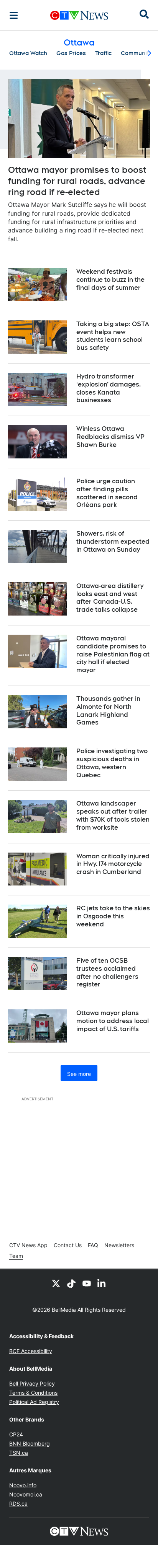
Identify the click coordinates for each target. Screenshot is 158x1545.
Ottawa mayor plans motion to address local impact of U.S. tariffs (112, 1021)
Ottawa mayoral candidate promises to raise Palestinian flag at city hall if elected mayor (113, 654)
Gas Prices (71, 53)
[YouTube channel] (86, 1283)
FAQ (93, 1245)
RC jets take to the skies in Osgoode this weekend (113, 916)
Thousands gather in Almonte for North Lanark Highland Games (108, 710)
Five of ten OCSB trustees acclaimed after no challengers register (107, 972)
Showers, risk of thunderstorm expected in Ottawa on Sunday (113, 541)
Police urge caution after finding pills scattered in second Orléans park (107, 493)
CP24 (16, 1434)
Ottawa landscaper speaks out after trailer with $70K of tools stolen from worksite (113, 815)
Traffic (103, 53)
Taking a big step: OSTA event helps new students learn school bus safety (112, 335)
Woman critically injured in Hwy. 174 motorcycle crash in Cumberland (113, 864)
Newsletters (119, 1245)
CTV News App (28, 1245)
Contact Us (68, 1245)
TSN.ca (18, 1452)
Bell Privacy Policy (32, 1383)
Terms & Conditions (33, 1392)
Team (16, 1256)
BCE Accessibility (30, 1351)
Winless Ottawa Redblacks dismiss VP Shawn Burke (110, 436)
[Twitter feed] (56, 1283)
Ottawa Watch (28, 53)
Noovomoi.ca (25, 1494)
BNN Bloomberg (29, 1443)
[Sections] (13, 15)
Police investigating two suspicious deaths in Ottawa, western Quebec (112, 762)
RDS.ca (18, 1503)
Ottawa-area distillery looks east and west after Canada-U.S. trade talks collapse (109, 597)
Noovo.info (22, 1485)
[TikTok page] (71, 1283)
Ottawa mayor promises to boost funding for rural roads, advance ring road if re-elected (77, 181)
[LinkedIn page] (102, 1283)
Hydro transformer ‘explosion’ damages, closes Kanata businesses (108, 388)
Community (136, 53)
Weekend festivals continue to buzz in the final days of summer (110, 279)
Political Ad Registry (34, 1402)
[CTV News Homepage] (79, 15)
